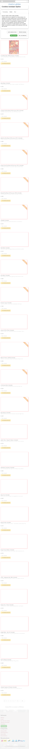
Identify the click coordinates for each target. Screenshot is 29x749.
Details (11, 11)
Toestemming (5, 11)
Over (15, 11)
